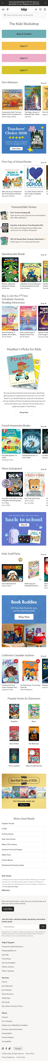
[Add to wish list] (20, 108)
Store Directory (8, 994)
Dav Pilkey (5, 503)
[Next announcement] (45, 3)
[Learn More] (24, 34)
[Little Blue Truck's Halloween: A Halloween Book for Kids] (30, 269)
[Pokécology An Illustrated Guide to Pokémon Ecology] (34, 569)
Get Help (5, 955)
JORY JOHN (29, 501)
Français (18, 1048)
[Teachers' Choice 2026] (24, 139)
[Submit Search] (5, 15)
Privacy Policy (29, 1053)
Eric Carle (28, 196)
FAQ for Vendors (8, 971)
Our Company (7, 1021)
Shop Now (24, 412)
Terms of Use (20, 1057)
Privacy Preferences (8, 1057)
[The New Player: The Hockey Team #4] (30, 671)
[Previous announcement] (2, 3)
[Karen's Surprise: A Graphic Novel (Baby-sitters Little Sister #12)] (10, 318)
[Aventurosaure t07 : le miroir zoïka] (31, 441)
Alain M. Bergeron (26, 690)
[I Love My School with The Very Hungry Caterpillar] (35, 177)
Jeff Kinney (6, 288)
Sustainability (7, 1033)
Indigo (9, 1053)
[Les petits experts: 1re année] (11, 441)
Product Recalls (8, 1037)
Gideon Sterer (6, 586)
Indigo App (6, 998)
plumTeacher (7, 990)
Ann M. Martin (6, 337)
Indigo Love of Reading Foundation (15, 1025)
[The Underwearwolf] (12, 569)
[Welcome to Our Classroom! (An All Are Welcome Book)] (12, 177)
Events (4, 982)
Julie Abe (28, 117)
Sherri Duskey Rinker (9, 117)
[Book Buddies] (24, 621)
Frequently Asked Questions (12, 946)
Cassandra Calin (7, 690)
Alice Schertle (25, 288)
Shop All (43, 83)
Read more (6, 890)
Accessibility (6, 1041)
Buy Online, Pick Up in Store (12, 1006)
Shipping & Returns (9, 950)
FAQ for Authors (8, 967)
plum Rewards (7, 986)
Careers (5, 1017)
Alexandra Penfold (8, 196)
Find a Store (6, 959)
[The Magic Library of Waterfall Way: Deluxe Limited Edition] (33, 98)
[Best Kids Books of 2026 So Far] (24, 791)
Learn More (7, 909)
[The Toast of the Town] (34, 484)
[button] (3, 9)
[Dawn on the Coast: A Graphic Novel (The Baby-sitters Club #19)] (28, 318)
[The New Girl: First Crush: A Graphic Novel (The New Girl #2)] (10, 671)
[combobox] (25, 15)
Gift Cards (5, 1002)
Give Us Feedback (8, 963)
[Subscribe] (42, 926)
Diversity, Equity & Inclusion (12, 1029)
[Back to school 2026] (24, 528)
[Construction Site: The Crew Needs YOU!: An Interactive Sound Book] (12, 98)
